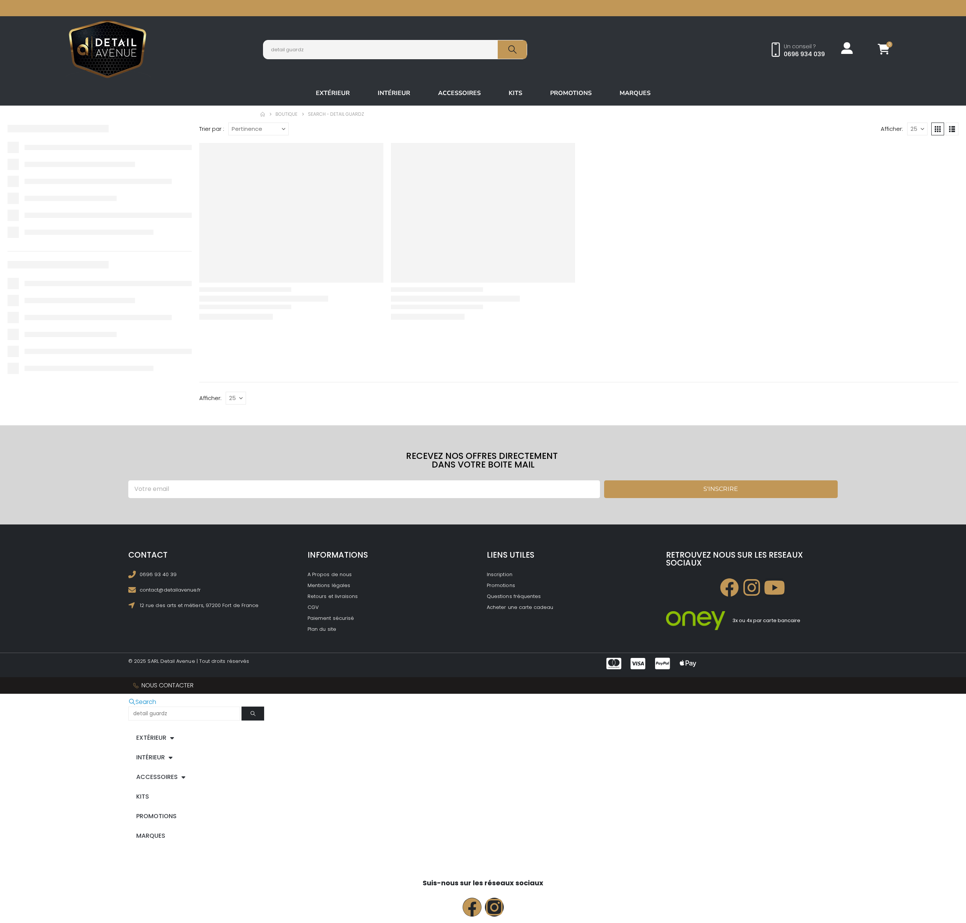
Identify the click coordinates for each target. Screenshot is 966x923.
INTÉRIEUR (394, 93)
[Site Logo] (108, 49)
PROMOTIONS (571, 93)
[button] (937, 129)
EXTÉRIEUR (333, 93)
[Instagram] (752, 587)
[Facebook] (729, 587)
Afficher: (892, 129)
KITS (515, 93)
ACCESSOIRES (459, 93)
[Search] (512, 49)
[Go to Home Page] (262, 114)
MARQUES (635, 93)
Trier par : (211, 129)
